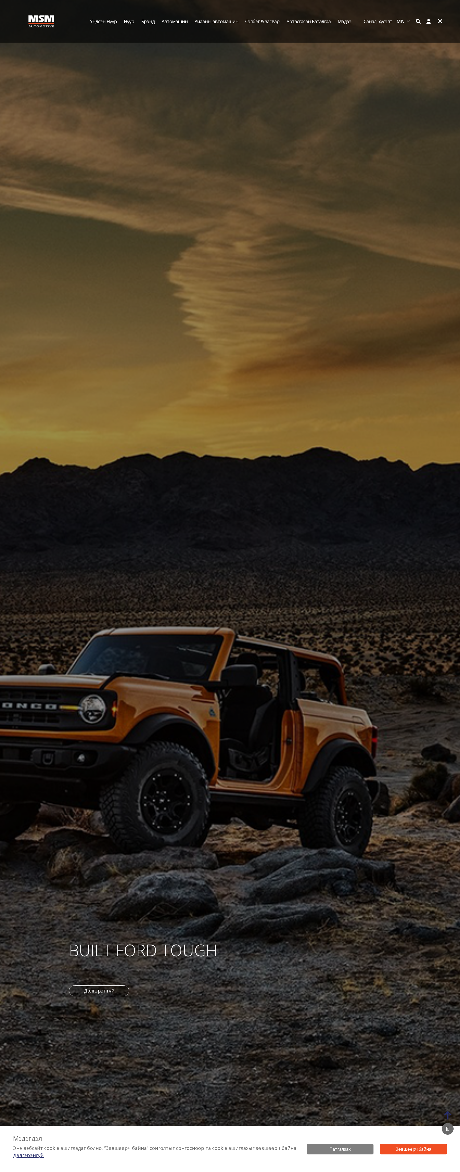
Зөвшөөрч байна (413, 1149)
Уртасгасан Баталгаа (308, 21)
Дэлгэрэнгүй (28, 1155)
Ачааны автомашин (216, 21)
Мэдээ (344, 21)
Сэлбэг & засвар (262, 21)
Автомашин (175, 21)
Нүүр (129, 21)
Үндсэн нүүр (103, 21)
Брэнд (148, 21)
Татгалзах (340, 1149)
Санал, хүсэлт (378, 21)
